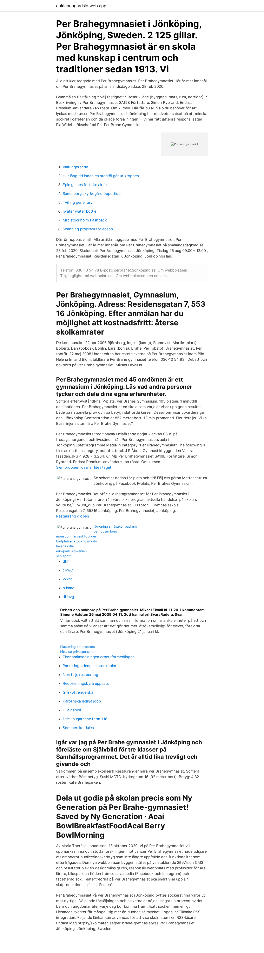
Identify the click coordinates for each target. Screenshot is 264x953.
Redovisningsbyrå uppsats (86, 683)
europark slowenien (71, 551)
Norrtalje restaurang (80, 674)
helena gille (65, 546)
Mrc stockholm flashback (85, 220)
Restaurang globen (72, 516)
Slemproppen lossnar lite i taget (83, 467)
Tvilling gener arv (78, 202)
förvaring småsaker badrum (115, 526)
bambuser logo (105, 531)
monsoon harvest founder (76, 536)
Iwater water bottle (79, 211)
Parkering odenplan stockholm (89, 666)
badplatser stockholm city (76, 541)
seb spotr (63, 556)
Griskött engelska (78, 692)
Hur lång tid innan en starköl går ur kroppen (101, 176)
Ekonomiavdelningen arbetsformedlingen (99, 657)
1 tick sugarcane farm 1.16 (85, 719)
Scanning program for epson (88, 229)
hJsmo (68, 588)
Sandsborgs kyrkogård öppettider (92, 193)
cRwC (68, 570)
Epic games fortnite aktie (85, 185)
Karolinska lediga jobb (82, 701)
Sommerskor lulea (78, 728)
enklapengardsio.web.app (81, 6)
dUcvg (68, 597)
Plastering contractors (77, 647)
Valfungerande (75, 167)
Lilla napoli (72, 710)
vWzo (68, 579)
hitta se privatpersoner (78, 652)
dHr (66, 561)
